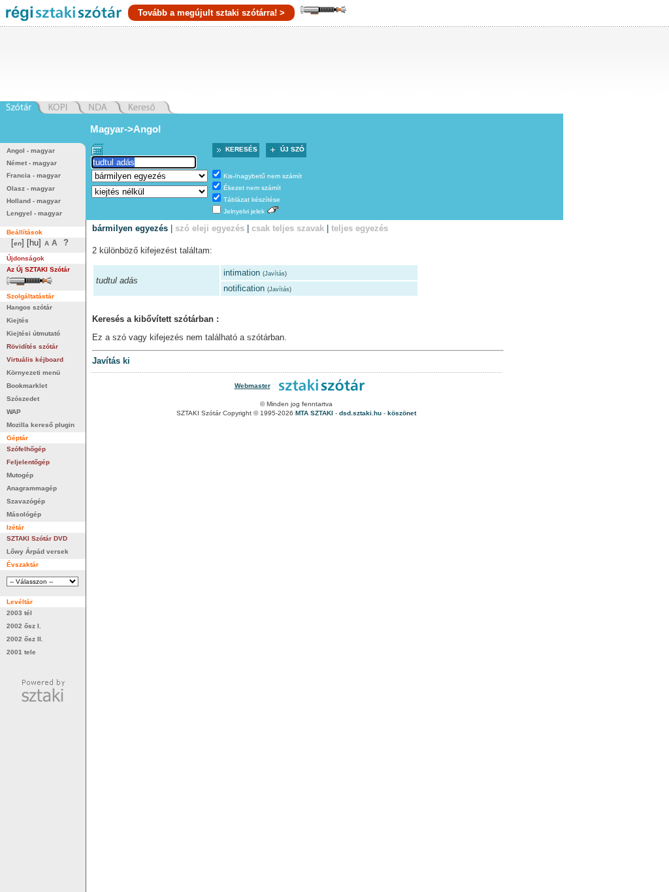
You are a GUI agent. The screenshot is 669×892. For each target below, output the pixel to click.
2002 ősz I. (24, 625)
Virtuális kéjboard (35, 359)
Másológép (24, 514)
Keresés (241, 149)
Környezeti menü (33, 372)
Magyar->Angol (125, 129)
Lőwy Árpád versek (38, 551)
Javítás (275, 273)
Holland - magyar (34, 200)
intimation (241, 273)
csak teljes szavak (288, 228)
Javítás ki (111, 361)
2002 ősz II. (25, 639)
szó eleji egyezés (209, 228)
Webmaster (252, 385)
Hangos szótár (29, 307)
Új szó (292, 149)
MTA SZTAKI (314, 413)
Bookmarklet (27, 385)
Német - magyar (32, 163)
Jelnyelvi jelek (244, 211)
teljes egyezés (359, 228)
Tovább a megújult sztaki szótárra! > (211, 13)
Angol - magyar (31, 150)
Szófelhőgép (26, 449)
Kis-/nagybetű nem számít (262, 176)
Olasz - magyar (31, 188)
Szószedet (23, 398)
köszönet (401, 413)
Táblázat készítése (251, 199)
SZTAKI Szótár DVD (37, 538)
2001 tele (21, 652)
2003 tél (19, 612)
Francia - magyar (34, 175)
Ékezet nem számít (252, 187)
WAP (14, 411)
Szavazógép (26, 501)
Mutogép (20, 475)
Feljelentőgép (28, 462)
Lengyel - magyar (34, 213)
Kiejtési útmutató (33, 333)
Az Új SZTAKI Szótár (38, 269)
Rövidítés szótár (32, 346)
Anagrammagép (32, 488)
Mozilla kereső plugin (40, 424)
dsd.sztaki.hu (360, 413)
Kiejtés (18, 320)
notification (244, 288)
